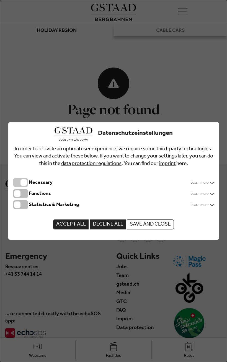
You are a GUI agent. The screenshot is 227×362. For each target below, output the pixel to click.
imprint (167, 164)
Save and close (150, 224)
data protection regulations (91, 164)
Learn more (200, 182)
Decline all (108, 224)
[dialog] (113, 181)
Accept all (71, 224)
